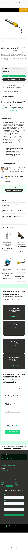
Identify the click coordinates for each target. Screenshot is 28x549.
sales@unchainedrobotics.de (8, 458)
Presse (16, 482)
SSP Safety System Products (8, 47)
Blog (16, 484)
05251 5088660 (4, 470)
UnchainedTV (17, 486)
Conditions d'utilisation (6, 528)
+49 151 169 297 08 (14, 350)
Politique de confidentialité (16, 528)
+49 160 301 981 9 (14, 316)
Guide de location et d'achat (11, 91)
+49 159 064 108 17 (14, 332)
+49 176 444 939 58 (14, 365)
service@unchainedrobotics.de (8, 465)
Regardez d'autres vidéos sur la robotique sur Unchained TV (14, 109)
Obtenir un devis (15, 80)
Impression (24, 528)
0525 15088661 (5, 457)
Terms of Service (17, 448)
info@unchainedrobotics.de (7, 472)
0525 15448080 (4, 464)
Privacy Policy (7, 448)
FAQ (15, 481)
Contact (23, 10)
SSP (4, 53)
